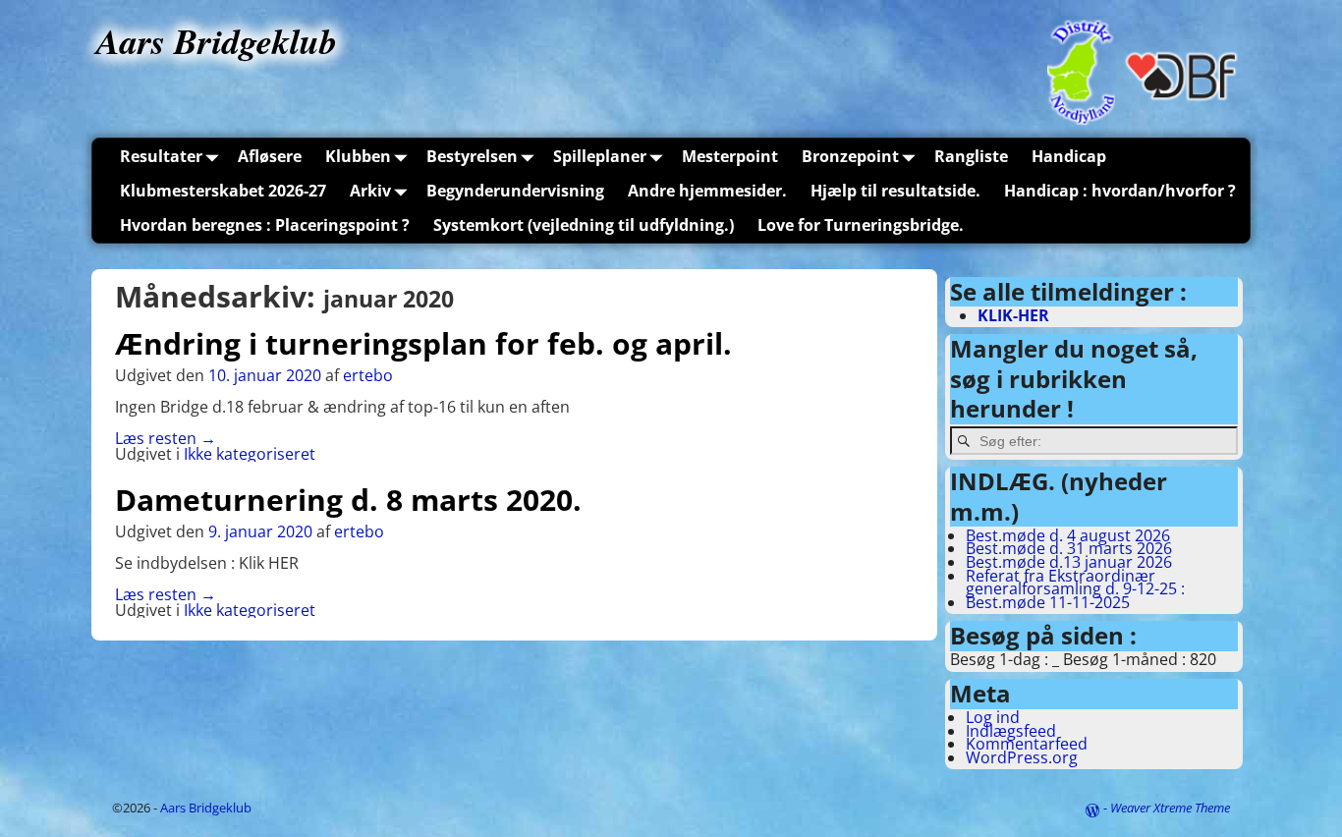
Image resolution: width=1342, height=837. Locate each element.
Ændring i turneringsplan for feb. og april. (423, 343)
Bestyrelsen (472, 156)
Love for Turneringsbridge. (860, 225)
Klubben (358, 156)
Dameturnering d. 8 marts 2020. (348, 499)
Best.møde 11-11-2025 (1048, 602)
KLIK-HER (1013, 315)
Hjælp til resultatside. (895, 190)
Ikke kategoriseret (249, 454)
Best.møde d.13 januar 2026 (1069, 562)
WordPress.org (1022, 757)
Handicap (1069, 156)
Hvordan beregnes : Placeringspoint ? (265, 225)
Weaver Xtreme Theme (1170, 807)
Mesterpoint (730, 156)
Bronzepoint (850, 156)
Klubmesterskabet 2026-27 (223, 190)
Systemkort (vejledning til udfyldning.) (583, 225)
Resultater (161, 156)
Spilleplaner (599, 156)
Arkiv (370, 190)
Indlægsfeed (1011, 731)
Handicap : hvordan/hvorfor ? (1120, 190)
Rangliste (971, 156)
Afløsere (270, 156)
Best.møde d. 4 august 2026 (1068, 535)
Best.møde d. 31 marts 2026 (1069, 548)
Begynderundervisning (515, 190)
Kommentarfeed (1027, 743)
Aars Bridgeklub (216, 41)
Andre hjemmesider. (707, 190)
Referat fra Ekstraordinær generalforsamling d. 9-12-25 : (1075, 582)
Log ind (993, 717)
